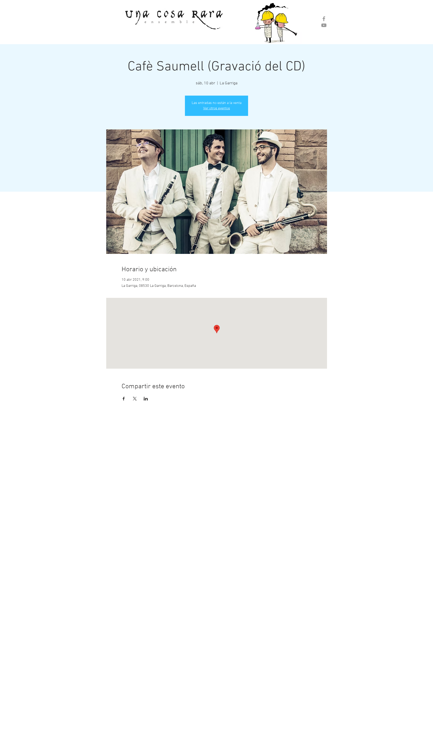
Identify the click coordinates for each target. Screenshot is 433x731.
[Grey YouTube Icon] (324, 25)
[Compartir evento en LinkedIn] (146, 398)
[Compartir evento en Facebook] (124, 398)
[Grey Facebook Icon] (324, 19)
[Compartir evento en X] (135, 398)
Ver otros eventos (216, 108)
